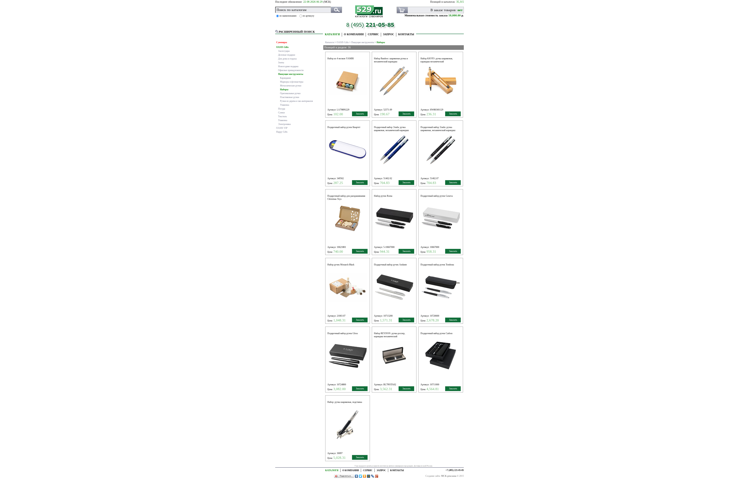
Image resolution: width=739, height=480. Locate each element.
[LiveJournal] (373, 476)
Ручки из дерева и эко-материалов (296, 101)
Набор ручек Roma (383, 196)
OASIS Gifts (282, 47)
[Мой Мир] (369, 476)
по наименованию (288, 15)
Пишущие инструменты (290, 74)
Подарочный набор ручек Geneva (436, 196)
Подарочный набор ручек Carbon (436, 333)
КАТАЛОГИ (332, 34)
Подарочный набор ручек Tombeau (437, 264)
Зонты (281, 62)
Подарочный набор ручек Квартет (343, 127)
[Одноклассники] (365, 476)
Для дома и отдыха (287, 58)
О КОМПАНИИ (354, 34)
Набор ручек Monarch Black (340, 264)
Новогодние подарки (288, 66)
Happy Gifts (282, 131)
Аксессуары (284, 51)
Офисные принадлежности (290, 70)
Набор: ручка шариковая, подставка (344, 402)
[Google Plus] (377, 476)
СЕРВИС (373, 34)
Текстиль (282, 116)
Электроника (284, 124)
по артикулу (308, 15)
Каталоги (329, 42)
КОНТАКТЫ (406, 34)
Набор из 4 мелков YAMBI (340, 58)
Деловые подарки (286, 55)
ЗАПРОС (388, 34)
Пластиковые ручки (289, 97)
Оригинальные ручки (290, 93)
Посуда (281, 108)
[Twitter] (361, 476)
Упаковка (284, 105)
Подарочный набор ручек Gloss (342, 333)
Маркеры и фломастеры (291, 81)
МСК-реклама (448, 476)
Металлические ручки (290, 85)
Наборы (284, 89)
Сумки (281, 112)
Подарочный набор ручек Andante (390, 264)
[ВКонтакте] (356, 476)
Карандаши (285, 78)
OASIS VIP (282, 128)
